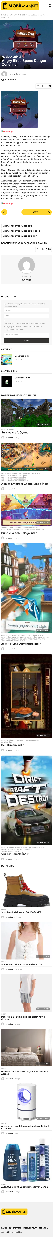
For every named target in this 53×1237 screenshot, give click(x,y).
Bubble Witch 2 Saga (30, 528)
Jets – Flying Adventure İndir (21, 644)
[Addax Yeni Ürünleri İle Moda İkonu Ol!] (26, 941)
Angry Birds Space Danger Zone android (21, 231)
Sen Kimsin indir (7, 742)
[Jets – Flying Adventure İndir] (26, 588)
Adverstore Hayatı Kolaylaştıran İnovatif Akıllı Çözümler (25, 1127)
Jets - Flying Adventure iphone (13, 641)
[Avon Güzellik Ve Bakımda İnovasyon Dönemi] (26, 1160)
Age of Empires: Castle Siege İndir (24, 484)
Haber (3, 909)
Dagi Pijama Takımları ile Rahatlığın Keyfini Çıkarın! (23, 1018)
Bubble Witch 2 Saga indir (34, 529)
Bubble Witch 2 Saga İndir (19, 533)
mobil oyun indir (12, 57)
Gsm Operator (15, 1228)
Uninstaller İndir (22, 377)
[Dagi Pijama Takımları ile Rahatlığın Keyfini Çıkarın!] (26, 993)
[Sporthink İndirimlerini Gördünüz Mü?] (26, 888)
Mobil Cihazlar (30, 1228)
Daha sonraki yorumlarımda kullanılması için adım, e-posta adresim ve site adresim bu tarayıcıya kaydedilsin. (24, 326)
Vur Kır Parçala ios (8, 849)
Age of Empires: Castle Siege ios (13, 477)
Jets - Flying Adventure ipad (34, 639)
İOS (2, 473)
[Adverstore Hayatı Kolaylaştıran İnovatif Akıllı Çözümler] (26, 1102)
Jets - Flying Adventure (35, 635)
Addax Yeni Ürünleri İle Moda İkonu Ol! (21, 964)
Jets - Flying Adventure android (13, 637)
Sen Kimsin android (31, 740)
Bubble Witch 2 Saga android (12, 529)
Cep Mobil (43, 1228)
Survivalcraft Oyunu (14, 432)
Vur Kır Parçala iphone (10, 851)
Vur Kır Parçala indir (36, 847)
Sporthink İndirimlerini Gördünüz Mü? (21, 912)
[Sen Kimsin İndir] (26, 696)
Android (4, 528)
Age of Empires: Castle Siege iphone (14, 481)
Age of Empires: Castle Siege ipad (13, 479)
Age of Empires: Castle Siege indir (14, 475)
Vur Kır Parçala (21, 847)
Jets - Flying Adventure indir (38, 637)
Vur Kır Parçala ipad (25, 849)
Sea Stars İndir (22, 356)
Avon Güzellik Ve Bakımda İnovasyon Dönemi (25, 1187)
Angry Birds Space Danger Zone (17, 226)
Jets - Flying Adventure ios (11, 639)
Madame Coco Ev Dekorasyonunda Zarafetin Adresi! (24, 1072)
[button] (50, 5)
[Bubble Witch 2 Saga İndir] (26, 510)
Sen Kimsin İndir (12, 745)
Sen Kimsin (19, 740)
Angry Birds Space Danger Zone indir (20, 236)
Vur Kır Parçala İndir (14, 854)
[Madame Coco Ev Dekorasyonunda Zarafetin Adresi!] (26, 1047)
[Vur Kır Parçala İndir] (26, 800)
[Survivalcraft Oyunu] (26, 413)
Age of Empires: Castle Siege (29, 473)
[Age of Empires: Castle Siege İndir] (26, 457)
